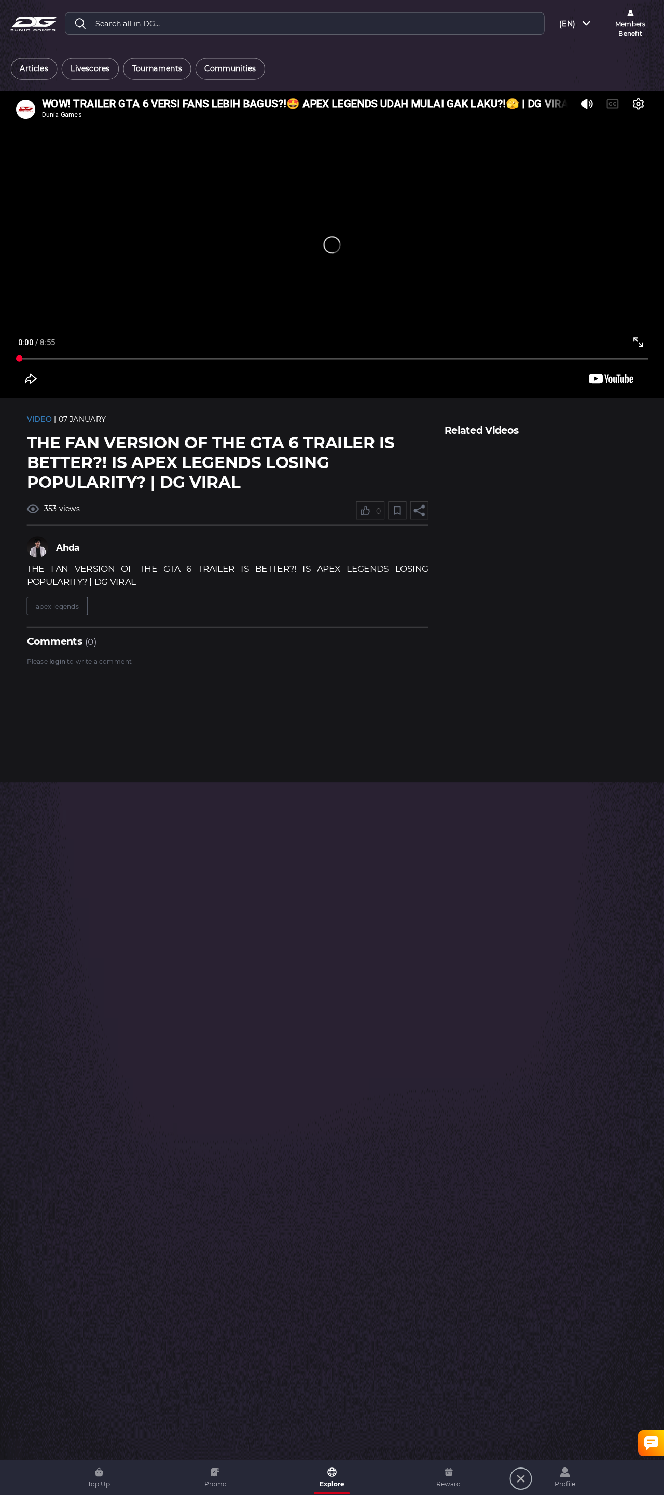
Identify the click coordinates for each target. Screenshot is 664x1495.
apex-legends (57, 606)
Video (39, 419)
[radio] (34, 69)
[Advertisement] (541, 512)
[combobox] (576, 23)
